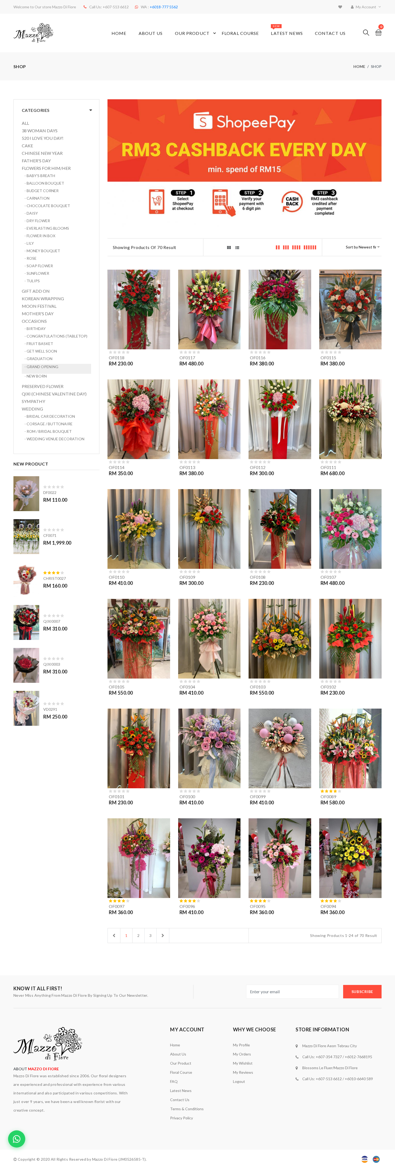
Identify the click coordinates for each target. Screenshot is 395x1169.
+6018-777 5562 (164, 7)
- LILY (29, 243)
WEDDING (32, 408)
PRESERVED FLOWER (42, 386)
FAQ (174, 1081)
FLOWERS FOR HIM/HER (46, 168)
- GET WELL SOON (40, 351)
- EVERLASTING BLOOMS (46, 228)
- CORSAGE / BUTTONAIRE (48, 424)
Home (119, 33)
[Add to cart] (165, 334)
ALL (25, 123)
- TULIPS (32, 280)
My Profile (241, 1045)
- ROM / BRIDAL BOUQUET (48, 431)
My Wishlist (243, 1063)
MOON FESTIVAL (39, 306)
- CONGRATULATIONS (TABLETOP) (55, 336)
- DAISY (31, 213)
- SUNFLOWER (36, 273)
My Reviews (243, 1072)
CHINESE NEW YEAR (42, 153)
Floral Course (240, 33)
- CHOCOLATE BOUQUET (47, 205)
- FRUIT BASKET (38, 343)
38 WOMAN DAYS (40, 130)
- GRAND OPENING (41, 366)
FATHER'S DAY (36, 160)
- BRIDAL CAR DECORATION (49, 416)
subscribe (362, 991)
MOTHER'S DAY (37, 313)
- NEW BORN (35, 376)
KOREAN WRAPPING (43, 298)
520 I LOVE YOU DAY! (42, 138)
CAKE (27, 145)
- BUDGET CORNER (41, 190)
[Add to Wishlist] (165, 344)
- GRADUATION (38, 358)
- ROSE (30, 258)
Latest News (287, 30)
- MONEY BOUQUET (42, 250)
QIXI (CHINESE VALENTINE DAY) (54, 393)
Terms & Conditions (187, 1108)
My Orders (242, 1054)
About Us (151, 33)
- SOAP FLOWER (38, 265)
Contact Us (330, 33)
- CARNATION (36, 198)
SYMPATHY (33, 401)
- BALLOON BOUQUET (44, 183)
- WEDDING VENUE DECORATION (54, 439)
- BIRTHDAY (35, 328)
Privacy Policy (181, 1118)
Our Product (192, 33)
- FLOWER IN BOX (39, 235)
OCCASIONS (34, 321)
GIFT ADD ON (36, 291)
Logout (239, 1081)
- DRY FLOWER (37, 220)
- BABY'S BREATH (39, 175)
